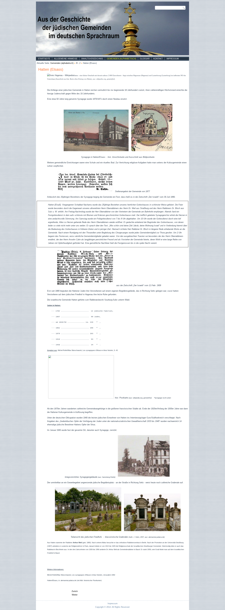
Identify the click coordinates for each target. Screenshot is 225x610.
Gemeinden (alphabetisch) (121, 58)
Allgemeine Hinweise (65, 58)
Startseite (44, 58)
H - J (78, 63)
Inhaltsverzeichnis (92, 58)
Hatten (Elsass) (50, 69)
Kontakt (158, 58)
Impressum (173, 58)
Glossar (145, 58)
